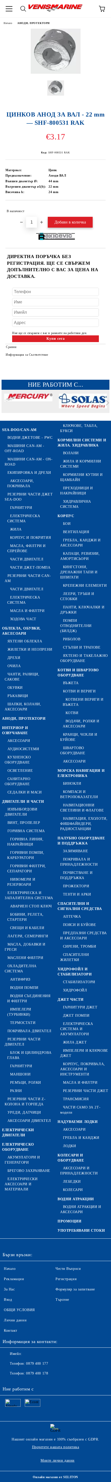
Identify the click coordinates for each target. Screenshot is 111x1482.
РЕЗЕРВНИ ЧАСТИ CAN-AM (28, 578)
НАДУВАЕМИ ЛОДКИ (78, 1122)
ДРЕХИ (13, 658)
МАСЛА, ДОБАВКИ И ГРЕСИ (25, 946)
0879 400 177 (37, 1363)
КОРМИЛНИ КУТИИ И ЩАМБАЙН (81, 477)
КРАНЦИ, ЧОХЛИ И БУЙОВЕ (78, 737)
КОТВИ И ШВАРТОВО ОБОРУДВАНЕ (78, 672)
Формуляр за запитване (75, 1289)
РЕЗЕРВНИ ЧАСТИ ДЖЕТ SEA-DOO (29, 496)
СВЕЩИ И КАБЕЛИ (27, 928)
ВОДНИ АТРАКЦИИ (76, 1199)
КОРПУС (66, 516)
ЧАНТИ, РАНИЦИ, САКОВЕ (22, 676)
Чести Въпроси (68, 1269)
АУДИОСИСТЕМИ (23, 749)
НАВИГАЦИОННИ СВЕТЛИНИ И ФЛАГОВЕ (82, 807)
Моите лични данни (58, 1460)
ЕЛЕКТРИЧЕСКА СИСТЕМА (23, 518)
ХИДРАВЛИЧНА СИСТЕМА (75, 504)
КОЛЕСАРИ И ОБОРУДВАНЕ (71, 1157)
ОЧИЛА (14, 666)
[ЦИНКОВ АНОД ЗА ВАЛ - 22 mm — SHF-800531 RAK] (56, 72)
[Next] (106, 402)
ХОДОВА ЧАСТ (23, 619)
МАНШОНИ (20, 1074)
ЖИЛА (16, 529)
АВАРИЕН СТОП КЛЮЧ (31, 906)
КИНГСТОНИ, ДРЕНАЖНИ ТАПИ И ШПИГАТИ (78, 572)
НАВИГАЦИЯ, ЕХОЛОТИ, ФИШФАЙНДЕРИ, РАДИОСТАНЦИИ (83, 824)
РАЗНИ (16, 1091)
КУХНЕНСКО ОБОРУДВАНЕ (18, 759)
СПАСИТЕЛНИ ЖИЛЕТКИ (74, 957)
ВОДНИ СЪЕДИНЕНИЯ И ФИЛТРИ (29, 998)
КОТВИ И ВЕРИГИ (79, 691)
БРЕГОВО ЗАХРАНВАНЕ (28, 1171)
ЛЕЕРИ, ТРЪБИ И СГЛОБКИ (77, 596)
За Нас (9, 1289)
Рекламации (14, 1279)
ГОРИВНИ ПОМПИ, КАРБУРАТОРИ (25, 855)
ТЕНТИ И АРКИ (77, 894)
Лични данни (15, 1320)
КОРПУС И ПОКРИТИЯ (30, 538)
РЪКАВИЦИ (17, 696)
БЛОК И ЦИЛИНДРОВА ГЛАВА (29, 1055)
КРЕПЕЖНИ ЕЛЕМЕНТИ (85, 585)
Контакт (10, 1330)
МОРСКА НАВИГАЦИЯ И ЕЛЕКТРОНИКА (81, 773)
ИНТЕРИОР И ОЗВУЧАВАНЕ (15, 730)
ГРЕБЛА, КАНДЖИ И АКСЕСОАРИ (80, 542)
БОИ (66, 524)
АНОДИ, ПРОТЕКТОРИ (33, 23)
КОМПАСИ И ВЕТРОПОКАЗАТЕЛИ (79, 794)
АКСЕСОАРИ (18, 741)
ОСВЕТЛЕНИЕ (20, 771)
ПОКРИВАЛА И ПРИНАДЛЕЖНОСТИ (79, 861)
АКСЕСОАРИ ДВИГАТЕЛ (29, 1121)
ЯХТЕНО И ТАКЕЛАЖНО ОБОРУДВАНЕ (84, 658)
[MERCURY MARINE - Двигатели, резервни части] (28, 404)
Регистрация (66, 1279)
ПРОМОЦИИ (69, 1221)
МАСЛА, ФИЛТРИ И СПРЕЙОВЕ (26, 548)
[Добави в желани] (98, 209)
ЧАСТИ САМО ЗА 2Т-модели (80, 1109)
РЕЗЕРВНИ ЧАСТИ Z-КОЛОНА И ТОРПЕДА (25, 1101)
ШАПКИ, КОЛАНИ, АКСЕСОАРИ (23, 706)
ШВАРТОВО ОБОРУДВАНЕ (72, 750)
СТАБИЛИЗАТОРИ (79, 982)
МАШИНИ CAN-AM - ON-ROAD (28, 461)
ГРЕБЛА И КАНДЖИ (81, 1138)
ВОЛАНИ (71, 453)
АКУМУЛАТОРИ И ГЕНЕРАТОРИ (22, 1159)
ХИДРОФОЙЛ (75, 990)
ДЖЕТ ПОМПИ (76, 1015)
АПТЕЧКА (72, 916)
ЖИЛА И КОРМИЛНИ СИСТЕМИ (80, 463)
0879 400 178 (37, 1373)
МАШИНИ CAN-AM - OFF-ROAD (24, 448)
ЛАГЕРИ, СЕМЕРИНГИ (27, 936)
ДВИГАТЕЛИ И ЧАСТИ (23, 802)
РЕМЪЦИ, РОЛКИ (25, 1082)
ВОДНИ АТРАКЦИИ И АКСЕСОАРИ (80, 1209)
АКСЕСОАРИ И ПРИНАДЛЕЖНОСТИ (79, 1170)
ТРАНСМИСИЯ (76, 1099)
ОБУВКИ (15, 688)
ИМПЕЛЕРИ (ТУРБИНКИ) (19, 1011)
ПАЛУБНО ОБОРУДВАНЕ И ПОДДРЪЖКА (81, 840)
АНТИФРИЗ (20, 979)
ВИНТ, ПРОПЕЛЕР (23, 823)
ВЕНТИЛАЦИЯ (76, 532)
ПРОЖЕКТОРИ (76, 886)
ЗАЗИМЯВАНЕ (75, 851)
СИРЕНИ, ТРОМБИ (79, 946)
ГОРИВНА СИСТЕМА (26, 831)
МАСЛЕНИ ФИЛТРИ (25, 958)
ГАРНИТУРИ (21, 508)
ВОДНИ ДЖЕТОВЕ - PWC (29, 438)
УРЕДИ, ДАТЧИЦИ (24, 1112)
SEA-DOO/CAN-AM (19, 430)
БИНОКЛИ (72, 783)
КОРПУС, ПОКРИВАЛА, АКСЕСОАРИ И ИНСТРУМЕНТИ (82, 1069)
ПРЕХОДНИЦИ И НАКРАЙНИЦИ (76, 490)
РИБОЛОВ (71, 639)
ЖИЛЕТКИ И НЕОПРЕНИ (29, 649)
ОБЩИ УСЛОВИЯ (19, 1310)
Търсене (62, 1300)
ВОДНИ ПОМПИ (24, 988)
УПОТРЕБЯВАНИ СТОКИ (81, 1230)
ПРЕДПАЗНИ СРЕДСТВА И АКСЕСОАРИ (83, 935)
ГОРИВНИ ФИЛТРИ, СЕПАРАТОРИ (26, 868)
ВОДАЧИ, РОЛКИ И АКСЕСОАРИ (81, 723)
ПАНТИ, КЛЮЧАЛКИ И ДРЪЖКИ (82, 609)
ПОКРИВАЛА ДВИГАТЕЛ (29, 1031)
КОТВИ (72, 713)
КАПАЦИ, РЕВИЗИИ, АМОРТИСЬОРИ (80, 556)
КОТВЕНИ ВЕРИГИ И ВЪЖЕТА (83, 702)
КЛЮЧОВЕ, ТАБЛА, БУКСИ (79, 428)
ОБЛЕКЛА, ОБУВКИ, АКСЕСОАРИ (21, 630)
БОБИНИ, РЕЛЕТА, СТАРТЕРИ (25, 917)
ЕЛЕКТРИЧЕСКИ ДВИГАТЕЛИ (18, 1132)
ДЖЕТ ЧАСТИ (71, 999)
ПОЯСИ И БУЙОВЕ (79, 925)
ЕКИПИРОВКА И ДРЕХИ (29, 473)
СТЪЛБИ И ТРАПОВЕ (82, 647)
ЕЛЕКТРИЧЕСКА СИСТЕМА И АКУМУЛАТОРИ (76, 1029)
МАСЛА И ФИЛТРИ (27, 611)
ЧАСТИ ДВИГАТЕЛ (26, 559)
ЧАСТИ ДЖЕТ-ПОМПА (30, 567)
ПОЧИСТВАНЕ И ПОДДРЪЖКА (76, 875)
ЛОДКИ (69, 1146)
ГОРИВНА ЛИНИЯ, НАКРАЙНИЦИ (25, 841)
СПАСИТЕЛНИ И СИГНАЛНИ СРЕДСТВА (80, 906)
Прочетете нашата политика (55, 1447)
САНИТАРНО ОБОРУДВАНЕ (17, 781)
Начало (8, 23)
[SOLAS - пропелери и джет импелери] (83, 404)
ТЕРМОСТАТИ (22, 1023)
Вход (8, 1300)
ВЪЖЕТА (71, 683)
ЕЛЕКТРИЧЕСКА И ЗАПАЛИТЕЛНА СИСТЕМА (29, 895)
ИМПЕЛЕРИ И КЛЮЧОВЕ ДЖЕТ (84, 1053)
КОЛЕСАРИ (73, 1190)
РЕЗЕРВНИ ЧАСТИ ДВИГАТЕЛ (22, 1041)
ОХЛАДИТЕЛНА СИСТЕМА (21, 968)
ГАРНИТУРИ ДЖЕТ (80, 1007)
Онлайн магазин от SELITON (55, 1477)
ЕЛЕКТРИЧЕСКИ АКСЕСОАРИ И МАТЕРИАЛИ (21, 1184)
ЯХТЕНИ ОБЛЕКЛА (24, 641)
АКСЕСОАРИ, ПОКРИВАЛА (20, 483)
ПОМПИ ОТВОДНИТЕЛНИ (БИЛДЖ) (76, 626)
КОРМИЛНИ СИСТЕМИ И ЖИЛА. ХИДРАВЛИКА (82, 442)
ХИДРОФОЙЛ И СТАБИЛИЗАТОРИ (75, 971)
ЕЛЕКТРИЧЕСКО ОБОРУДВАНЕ (18, 1147)
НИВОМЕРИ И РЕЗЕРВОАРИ (21, 882)
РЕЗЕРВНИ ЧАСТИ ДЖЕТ (85, 1091)
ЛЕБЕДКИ (72, 1181)
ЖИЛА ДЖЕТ (75, 1042)
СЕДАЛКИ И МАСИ (24, 792)
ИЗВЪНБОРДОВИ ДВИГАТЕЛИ (21, 811)
